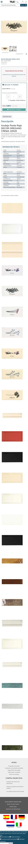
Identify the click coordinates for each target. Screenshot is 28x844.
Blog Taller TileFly (13, 804)
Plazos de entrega (14, 774)
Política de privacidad (13, 809)
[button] (2, 837)
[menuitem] (6, 818)
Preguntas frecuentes (14, 766)
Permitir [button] (11, 843)
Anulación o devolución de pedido (14, 768)
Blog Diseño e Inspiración (13, 801)
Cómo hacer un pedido (14, 772)
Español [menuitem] (6, 819)
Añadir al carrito (15, 109)
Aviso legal (13, 806)
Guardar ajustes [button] (4, 843)
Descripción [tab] (7, 116)
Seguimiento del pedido (14, 770)
